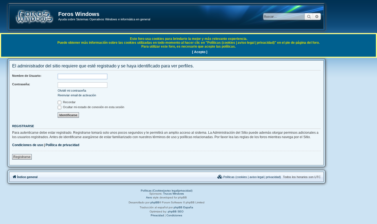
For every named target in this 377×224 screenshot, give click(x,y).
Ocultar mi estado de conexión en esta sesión (93, 107)
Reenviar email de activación (77, 95)
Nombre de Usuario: (26, 75)
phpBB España (183, 207)
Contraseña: (21, 84)
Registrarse (22, 157)
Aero (149, 197)
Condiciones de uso (27, 145)
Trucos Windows (173, 193)
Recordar (69, 102)
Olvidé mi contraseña (72, 90)
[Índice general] (34, 17)
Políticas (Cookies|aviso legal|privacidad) (166, 190)
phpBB (154, 202)
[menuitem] (249, 177)
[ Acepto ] (199, 52)
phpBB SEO (176, 211)
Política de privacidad (62, 145)
